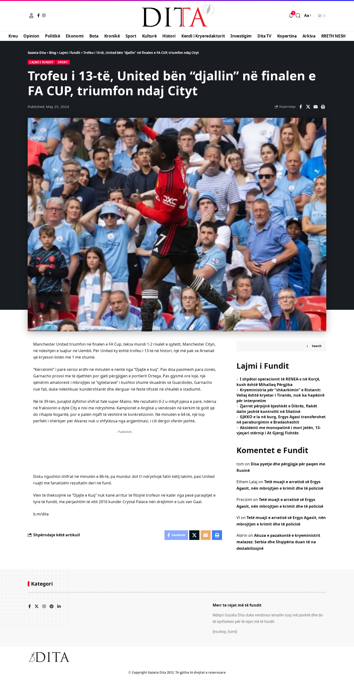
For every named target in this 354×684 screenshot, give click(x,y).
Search (316, 346)
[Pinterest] (51, 606)
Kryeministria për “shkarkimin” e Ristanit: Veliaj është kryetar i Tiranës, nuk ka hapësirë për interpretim (280, 395)
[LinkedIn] (59, 606)
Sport (63, 62)
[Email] (315, 107)
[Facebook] (38, 15)
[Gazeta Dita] (177, 16)
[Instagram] (44, 15)
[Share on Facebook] (300, 107)
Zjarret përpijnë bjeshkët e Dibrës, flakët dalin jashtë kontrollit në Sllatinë (276, 408)
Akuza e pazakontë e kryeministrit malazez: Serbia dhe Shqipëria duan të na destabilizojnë (278, 542)
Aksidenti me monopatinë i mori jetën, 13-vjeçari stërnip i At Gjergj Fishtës (278, 430)
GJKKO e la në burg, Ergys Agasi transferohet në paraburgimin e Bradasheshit (281, 419)
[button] (31, 15)
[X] (36, 606)
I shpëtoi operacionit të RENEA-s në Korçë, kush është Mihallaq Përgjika (278, 381)
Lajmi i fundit (41, 62)
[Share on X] (308, 107)
